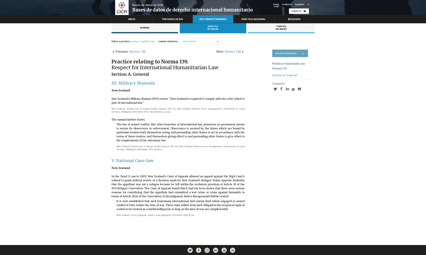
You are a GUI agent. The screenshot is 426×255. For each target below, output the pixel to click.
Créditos (287, 4)
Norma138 (137, 51)
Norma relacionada (286, 53)
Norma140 (233, 51)
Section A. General (284, 75)
